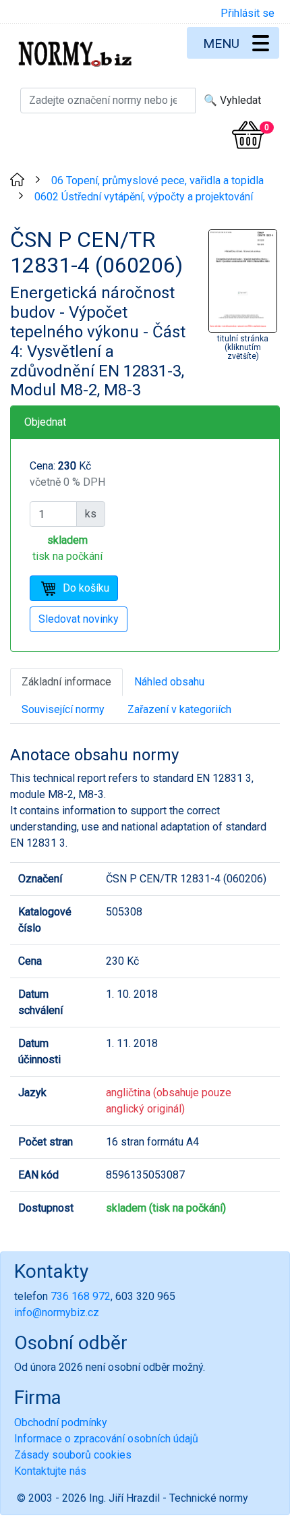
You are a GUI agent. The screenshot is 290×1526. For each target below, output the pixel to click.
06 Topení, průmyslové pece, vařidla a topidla (157, 180)
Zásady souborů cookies (73, 1454)
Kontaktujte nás (50, 1471)
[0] (248, 135)
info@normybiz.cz (56, 1312)
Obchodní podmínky (60, 1422)
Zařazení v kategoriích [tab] (179, 709)
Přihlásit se (247, 13)
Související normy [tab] (63, 709)
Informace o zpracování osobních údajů (106, 1438)
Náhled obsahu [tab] (169, 681)
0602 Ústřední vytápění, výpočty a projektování (143, 196)
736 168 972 (81, 1296)
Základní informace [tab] (66, 681)
